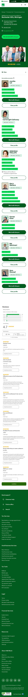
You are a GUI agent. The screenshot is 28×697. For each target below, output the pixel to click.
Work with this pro (14, 100)
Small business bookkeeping (9, 554)
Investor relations (6, 667)
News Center (5, 665)
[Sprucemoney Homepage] (23, 1)
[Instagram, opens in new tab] (11, 680)
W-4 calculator (5, 587)
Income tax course (6, 663)
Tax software (5, 528)
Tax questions (5, 638)
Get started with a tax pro (10, 37)
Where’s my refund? (7, 585)
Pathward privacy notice (8, 604)
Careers (4, 659)
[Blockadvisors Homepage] (14, 1)
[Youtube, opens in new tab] (15, 680)
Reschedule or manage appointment (11, 520)
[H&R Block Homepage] (4, 1)
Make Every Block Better (8, 657)
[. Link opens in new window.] (6, 694)
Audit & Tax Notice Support (9, 537)
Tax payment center (7, 583)
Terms (3, 598)
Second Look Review (7, 530)
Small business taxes (7, 552)
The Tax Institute (6, 669)
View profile (14, 105)
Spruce (3, 617)
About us (4, 655)
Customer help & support (8, 636)
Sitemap (4, 644)
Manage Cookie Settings (8, 602)
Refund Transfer (6, 621)
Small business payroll (7, 556)
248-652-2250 (7, 27)
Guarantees (5, 671)
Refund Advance (6, 625)
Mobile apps (5, 573)
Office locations (6, 640)
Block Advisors (5, 550)
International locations (7, 642)
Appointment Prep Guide (8, 579)
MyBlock (4, 570)
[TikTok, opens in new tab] (3, 680)
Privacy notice (5, 600)
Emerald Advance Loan (8, 623)
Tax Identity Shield (6, 535)
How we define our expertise (7, 78)
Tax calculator (5, 575)
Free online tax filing (7, 526)
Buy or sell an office (7, 661)
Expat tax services (6, 539)
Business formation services (9, 558)
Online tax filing (6, 522)
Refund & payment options (8, 581)
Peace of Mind (5, 533)
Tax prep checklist (6, 577)
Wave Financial (5, 560)
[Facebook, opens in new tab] (7, 680)
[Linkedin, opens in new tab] (19, 680)
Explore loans (5, 615)
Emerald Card (5, 619)
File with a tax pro (6, 524)
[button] (21, 5)
